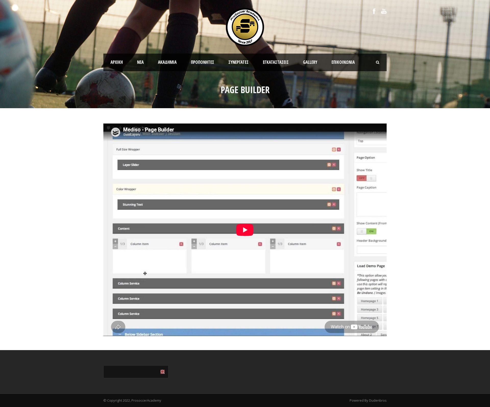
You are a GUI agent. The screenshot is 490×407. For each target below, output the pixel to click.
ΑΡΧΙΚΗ (117, 62)
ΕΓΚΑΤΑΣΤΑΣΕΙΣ (276, 62)
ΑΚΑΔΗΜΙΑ (167, 62)
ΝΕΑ (140, 62)
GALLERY (310, 62)
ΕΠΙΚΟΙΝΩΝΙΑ (343, 62)
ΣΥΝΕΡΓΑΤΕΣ (238, 62)
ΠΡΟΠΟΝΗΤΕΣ (202, 62)
